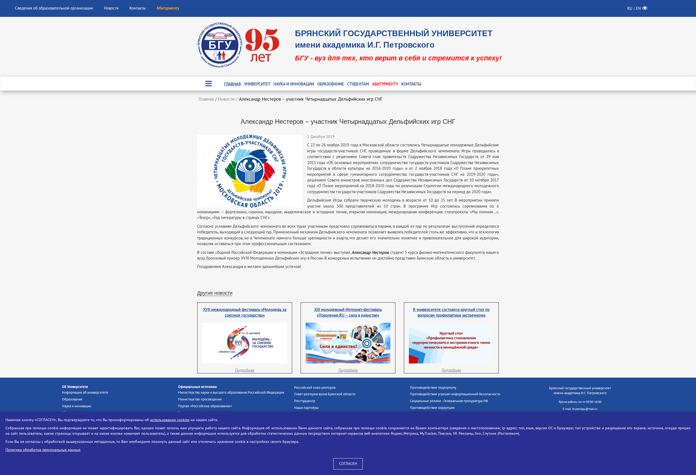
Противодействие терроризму (433, 387)
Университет (257, 84)
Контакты (137, 8)
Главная (232, 84)
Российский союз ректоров (314, 387)
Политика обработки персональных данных (42, 450)
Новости (111, 8)
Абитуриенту (385, 84)
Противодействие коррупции (432, 408)
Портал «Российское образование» (205, 406)
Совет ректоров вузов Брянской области (324, 394)
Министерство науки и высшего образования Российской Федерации (231, 392)
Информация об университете (85, 392)
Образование (330, 84)
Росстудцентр (304, 401)
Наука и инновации (294, 84)
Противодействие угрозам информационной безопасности (455, 394)
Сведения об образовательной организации (54, 8)
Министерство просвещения (200, 399)
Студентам (358, 84)
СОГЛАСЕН (348, 463)
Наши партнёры (306, 408)
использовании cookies (169, 420)
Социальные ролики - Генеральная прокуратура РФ (449, 401)
